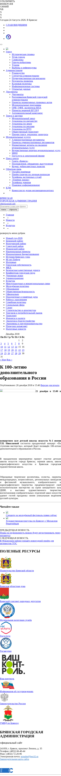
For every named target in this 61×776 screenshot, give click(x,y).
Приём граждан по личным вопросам (31, 174)
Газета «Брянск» (20, 161)
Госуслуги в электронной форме (28, 155)
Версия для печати (50, 385)
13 (12, 347)
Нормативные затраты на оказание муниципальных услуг (29, 146)
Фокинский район (15, 249)
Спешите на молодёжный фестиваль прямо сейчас (31, 515)
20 (12, 350)
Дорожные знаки (14, 275)
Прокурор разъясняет (16, 326)
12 (9, 347)
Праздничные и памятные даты (22, 297)
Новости (10, 220)
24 (1, 353)
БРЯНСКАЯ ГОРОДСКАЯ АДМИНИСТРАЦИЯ (18, 201)
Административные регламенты (28, 139)
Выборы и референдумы (24, 67)
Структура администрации (25, 75)
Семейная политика (16, 302)
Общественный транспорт (25, 131)
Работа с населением (16, 299)
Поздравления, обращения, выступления (32, 163)
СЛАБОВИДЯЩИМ (16, 25)
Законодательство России (13, 703)
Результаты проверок (22, 81)
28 (16, 353)
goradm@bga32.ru (29, 756)
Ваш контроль (7, 678)
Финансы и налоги (15, 318)
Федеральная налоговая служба (16, 620)
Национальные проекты (18, 251)
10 (1, 347)
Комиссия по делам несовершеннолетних (33, 190)
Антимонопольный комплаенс (27, 113)
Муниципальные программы (26, 105)
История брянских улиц (18, 257)
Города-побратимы (21, 62)
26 (9, 353)
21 (16, 350)
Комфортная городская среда (20, 273)
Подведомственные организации (28, 78)
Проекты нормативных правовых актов (32, 102)
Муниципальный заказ (23, 118)
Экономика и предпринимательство (24, 323)
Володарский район (16, 243)
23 (23, 350)
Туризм (15, 65)
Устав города (18, 57)
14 (16, 347)
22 (19, 350)
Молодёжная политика (17, 286)
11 (5, 347)
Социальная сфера (15, 305)
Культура (10, 225)
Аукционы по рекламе (23, 126)
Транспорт (11, 315)
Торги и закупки (14, 115)
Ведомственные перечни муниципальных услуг (36, 150)
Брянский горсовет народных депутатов (20, 601)
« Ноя (3, 359)
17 (1, 350)
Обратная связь (13, 169)
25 (5, 353)
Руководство (18, 73)
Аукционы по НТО (21, 129)
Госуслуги (5, 636)
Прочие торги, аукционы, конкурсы (30, 134)
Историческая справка (23, 54)
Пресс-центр (12, 158)
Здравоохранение (15, 278)
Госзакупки (6, 651)
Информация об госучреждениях (16, 691)
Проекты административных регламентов (33, 142)
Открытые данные (21, 89)
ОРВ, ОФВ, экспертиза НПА (26, 107)
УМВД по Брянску (9, 723)
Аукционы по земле (22, 123)
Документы (12, 91)
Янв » (9, 359)
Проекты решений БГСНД (25, 110)
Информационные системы (26, 86)
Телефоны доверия (21, 182)
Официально (12, 294)
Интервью (11, 262)
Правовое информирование (26, 185)
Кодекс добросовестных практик (28, 166)
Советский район (15, 246)
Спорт (9, 307)
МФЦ (15, 153)
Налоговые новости (16, 329)
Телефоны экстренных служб (26, 177)
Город (9, 51)
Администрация (14, 70)
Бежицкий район (14, 241)
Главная (10, 214)
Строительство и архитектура (21, 310)
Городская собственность (18, 265)
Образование (12, 289)
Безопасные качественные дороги (23, 270)
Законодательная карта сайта (14, 759)
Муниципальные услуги (18, 137)
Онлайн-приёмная (21, 172)
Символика (17, 59)
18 (5, 350)
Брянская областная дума (12, 586)
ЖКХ (8, 267)
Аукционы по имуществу (24, 121)
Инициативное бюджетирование (22, 254)
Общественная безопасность (20, 291)
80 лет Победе (13, 259)
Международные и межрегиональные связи (28, 283)
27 (12, 353)
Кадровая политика (22, 83)
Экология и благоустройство (20, 321)
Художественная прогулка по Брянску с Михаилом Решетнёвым (31, 522)
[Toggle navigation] (1, 44)
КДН (8, 188)
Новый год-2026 (14, 238)
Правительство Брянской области (17, 570)
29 (19, 353)
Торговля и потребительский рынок (24, 313)
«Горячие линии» (20, 180)
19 (9, 350)
